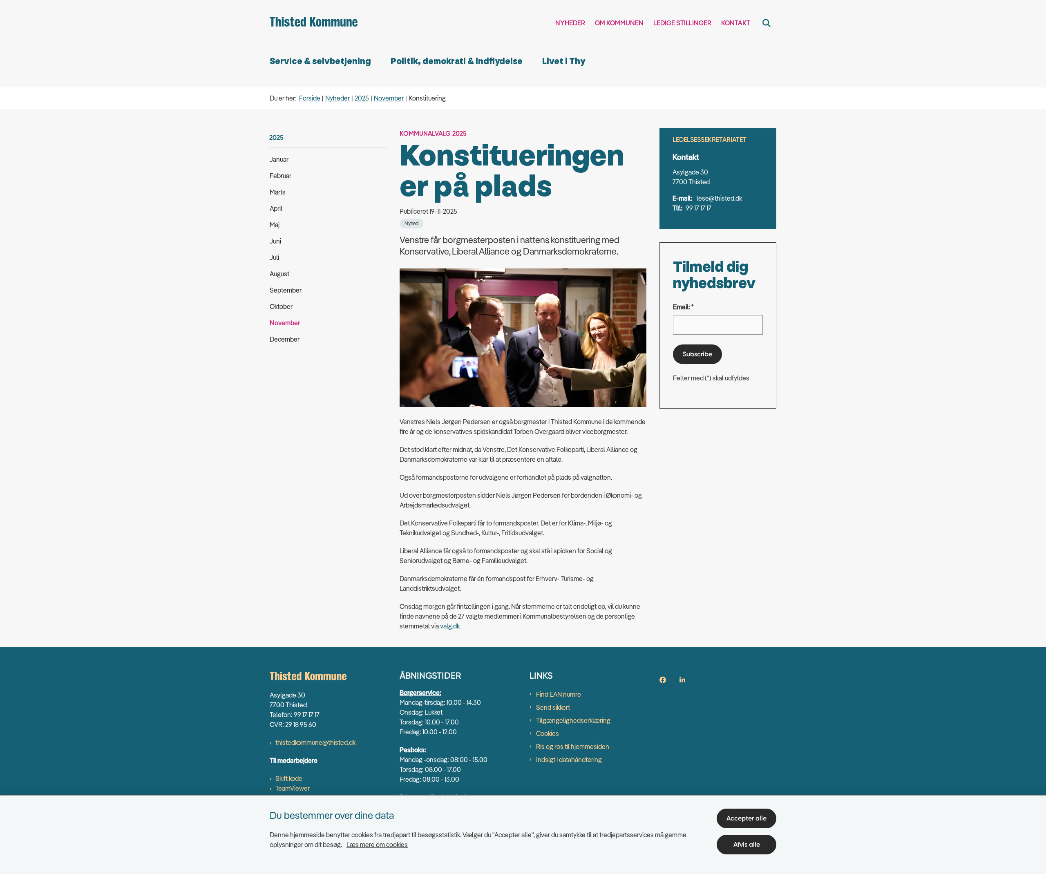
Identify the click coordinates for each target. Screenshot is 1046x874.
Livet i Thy (563, 61)
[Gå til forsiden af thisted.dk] (314, 23)
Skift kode (288, 778)
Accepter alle (746, 818)
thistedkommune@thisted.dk (315, 742)
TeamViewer (292, 788)
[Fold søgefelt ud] (766, 23)
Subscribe (697, 354)
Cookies (547, 733)
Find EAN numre (558, 694)
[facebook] (663, 680)
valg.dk (450, 626)
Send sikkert (553, 707)
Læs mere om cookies (377, 844)
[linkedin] (682, 680)
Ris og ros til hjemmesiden (572, 746)
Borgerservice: (420, 692)
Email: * (683, 307)
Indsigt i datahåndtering (569, 760)
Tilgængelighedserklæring (573, 720)
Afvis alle (746, 844)
